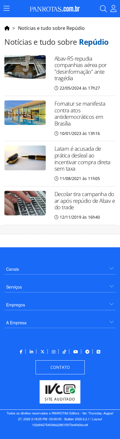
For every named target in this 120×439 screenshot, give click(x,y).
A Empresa (16, 322)
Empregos (15, 305)
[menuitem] (60, 267)
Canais (12, 269)
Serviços (14, 287)
